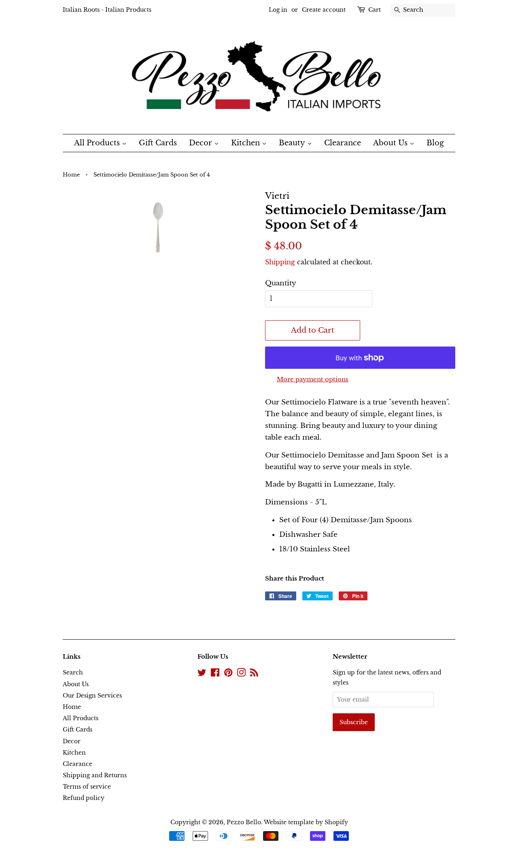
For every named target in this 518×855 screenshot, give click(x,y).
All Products (80, 718)
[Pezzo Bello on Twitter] (201, 674)
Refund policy (83, 798)
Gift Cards (77, 729)
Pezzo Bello (244, 822)
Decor (72, 741)
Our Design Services (92, 695)
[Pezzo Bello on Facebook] (215, 674)
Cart (374, 9)
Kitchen (74, 752)
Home (71, 175)
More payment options (312, 379)
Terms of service (87, 786)
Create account (324, 9)
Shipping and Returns (95, 775)
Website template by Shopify (306, 822)
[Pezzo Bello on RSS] (254, 674)
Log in (278, 9)
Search (73, 672)
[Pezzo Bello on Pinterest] (228, 674)
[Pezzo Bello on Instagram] (241, 674)
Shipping (280, 262)
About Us (76, 684)
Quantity (280, 283)
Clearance (77, 764)
